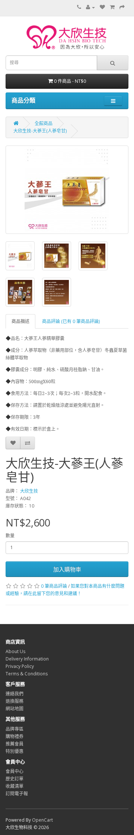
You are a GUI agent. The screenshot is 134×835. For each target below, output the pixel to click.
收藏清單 (14, 786)
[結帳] (122, 7)
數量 (10, 535)
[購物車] (112, 7)
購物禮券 (14, 736)
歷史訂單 (14, 779)
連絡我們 (14, 694)
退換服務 (14, 701)
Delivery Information (27, 659)
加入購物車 (67, 569)
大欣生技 (29, 491)
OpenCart (42, 820)
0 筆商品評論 (54, 586)
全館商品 (43, 123)
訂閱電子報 (17, 793)
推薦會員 (14, 744)
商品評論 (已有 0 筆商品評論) (71, 321)
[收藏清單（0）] (102, 7)
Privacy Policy (20, 666)
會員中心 (14, 771)
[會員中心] (90, 7)
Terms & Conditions (27, 674)
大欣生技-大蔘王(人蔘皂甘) (40, 131)
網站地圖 (14, 708)
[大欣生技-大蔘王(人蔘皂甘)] (67, 190)
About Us (15, 651)
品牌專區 (14, 729)
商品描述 (20, 321)
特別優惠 (14, 751)
